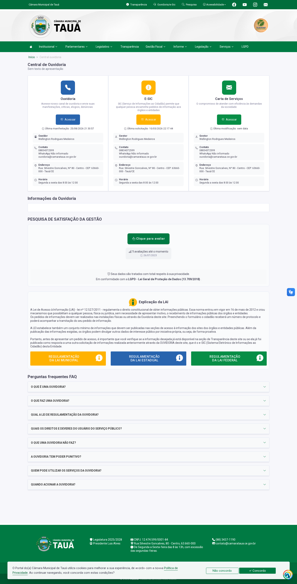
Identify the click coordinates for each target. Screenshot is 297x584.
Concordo (259, 570)
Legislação (202, 46)
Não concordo (222, 570)
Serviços (225, 46)
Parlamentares (75, 46)
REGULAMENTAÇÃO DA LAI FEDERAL (225, 358)
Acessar (70, 119)
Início (31, 57)
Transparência (129, 46)
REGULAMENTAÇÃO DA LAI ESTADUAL (144, 358)
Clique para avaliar (150, 238)
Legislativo (102, 46)
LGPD (245, 46)
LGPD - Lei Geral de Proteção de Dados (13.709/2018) (164, 279)
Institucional (46, 46)
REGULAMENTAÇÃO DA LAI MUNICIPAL (64, 358)
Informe (179, 46)
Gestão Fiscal (154, 46)
